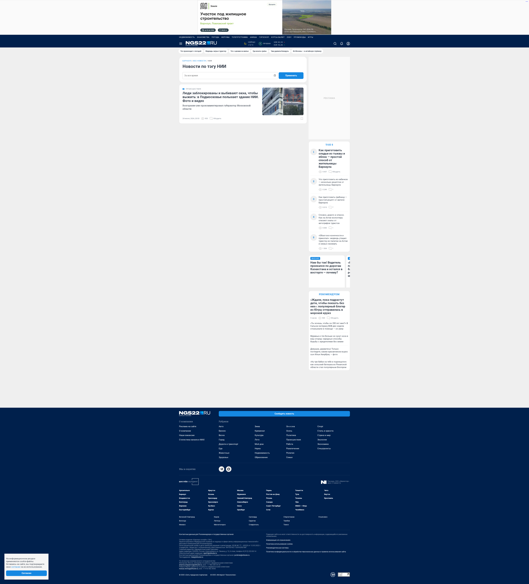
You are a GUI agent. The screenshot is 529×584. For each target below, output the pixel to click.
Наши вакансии (187, 435)
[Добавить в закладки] (301, 118)
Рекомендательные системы (277, 548)
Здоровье (223, 457)
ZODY (289, 37)
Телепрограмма (240, 37)
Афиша (253, 37)
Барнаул (187, 61)
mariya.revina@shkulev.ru (188, 569)
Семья (289, 457)
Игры (310, 37)
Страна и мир (323, 435)
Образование (261, 457)
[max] (228, 469)
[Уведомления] (341, 43)
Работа (289, 444)
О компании (185, 431)
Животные (224, 453)
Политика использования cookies (279, 544)
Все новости (199, 61)
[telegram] (221, 469)
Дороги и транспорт (228, 444)
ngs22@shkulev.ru (210, 553)
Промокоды (300, 37)
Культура (259, 435)
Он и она (290, 426)
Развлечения (292, 448)
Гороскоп (264, 37)
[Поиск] (335, 43)
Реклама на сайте (187, 426)
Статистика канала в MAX (191, 439)
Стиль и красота (325, 431)
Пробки (265, 43)
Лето (257, 439)
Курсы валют (278, 37)
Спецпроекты (324, 448)
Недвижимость (187, 37)
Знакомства (203, 37)
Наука (258, 448)
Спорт (320, 426)
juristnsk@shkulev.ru (242, 555)
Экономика (323, 444)
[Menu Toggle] (180, 43)
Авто (221, 426)
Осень (289, 431)
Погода (215, 37)
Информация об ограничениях (278, 540)
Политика (291, 435)
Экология (322, 439)
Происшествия (293, 439)
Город (221, 439)
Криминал (260, 431)
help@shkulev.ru (197, 557)
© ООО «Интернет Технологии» (223, 575)
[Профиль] (348, 43)
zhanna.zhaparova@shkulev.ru (190, 565)
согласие (15, 567)
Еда (220, 448)
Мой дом (259, 444)
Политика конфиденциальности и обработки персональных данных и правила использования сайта (306, 552)
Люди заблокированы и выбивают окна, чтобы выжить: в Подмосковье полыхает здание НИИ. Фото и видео (221, 97)
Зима (257, 426)
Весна (222, 435)
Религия (290, 453)
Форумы (225, 37)
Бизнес (222, 431)
